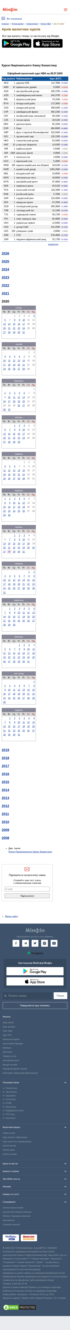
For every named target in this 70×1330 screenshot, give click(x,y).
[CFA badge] (46, 1238)
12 (14, 360)
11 (9, 360)
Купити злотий (10, 1154)
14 (9, 324)
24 (23, 328)
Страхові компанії (11, 1224)
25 (9, 369)
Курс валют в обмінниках (15, 1137)
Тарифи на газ (9, 1056)
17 (23, 324)
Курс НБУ (7, 1035)
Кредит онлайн (10, 1065)
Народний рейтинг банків (15, 1069)
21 (9, 328)
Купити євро (9, 1150)
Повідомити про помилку (35, 1005)
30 (19, 332)
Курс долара (9, 1027)
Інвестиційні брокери (13, 1043)
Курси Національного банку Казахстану (30, 851)
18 (9, 365)
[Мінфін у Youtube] (54, 943)
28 (9, 332)
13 (4, 324)
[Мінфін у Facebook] (16, 943)
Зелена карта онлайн (13, 1208)
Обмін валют (9, 1133)
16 (19, 324)
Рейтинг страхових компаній (16, 1216)
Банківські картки (11, 1039)
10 (23, 320)
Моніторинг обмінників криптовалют (20, 1073)
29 (14, 332)
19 (14, 365)
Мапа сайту (11, 916)
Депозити (7, 1052)
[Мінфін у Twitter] (35, 943)
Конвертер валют (11, 1060)
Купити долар (9, 1145)
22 (14, 328)
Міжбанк (7, 1048)
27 (4, 332)
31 (23, 332)
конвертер (53, 244)
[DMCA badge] (35, 1308)
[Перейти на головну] (10, 10)
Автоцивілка (9, 1220)
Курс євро (7, 1031)
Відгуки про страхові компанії (17, 1212)
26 (14, 369)
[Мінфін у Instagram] (44, 943)
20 (4, 328)
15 (14, 324)
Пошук (60, 995)
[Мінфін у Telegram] (25, 943)
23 (19, 328)
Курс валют (8, 1022)
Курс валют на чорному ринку (17, 1141)
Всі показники (14, 18)
